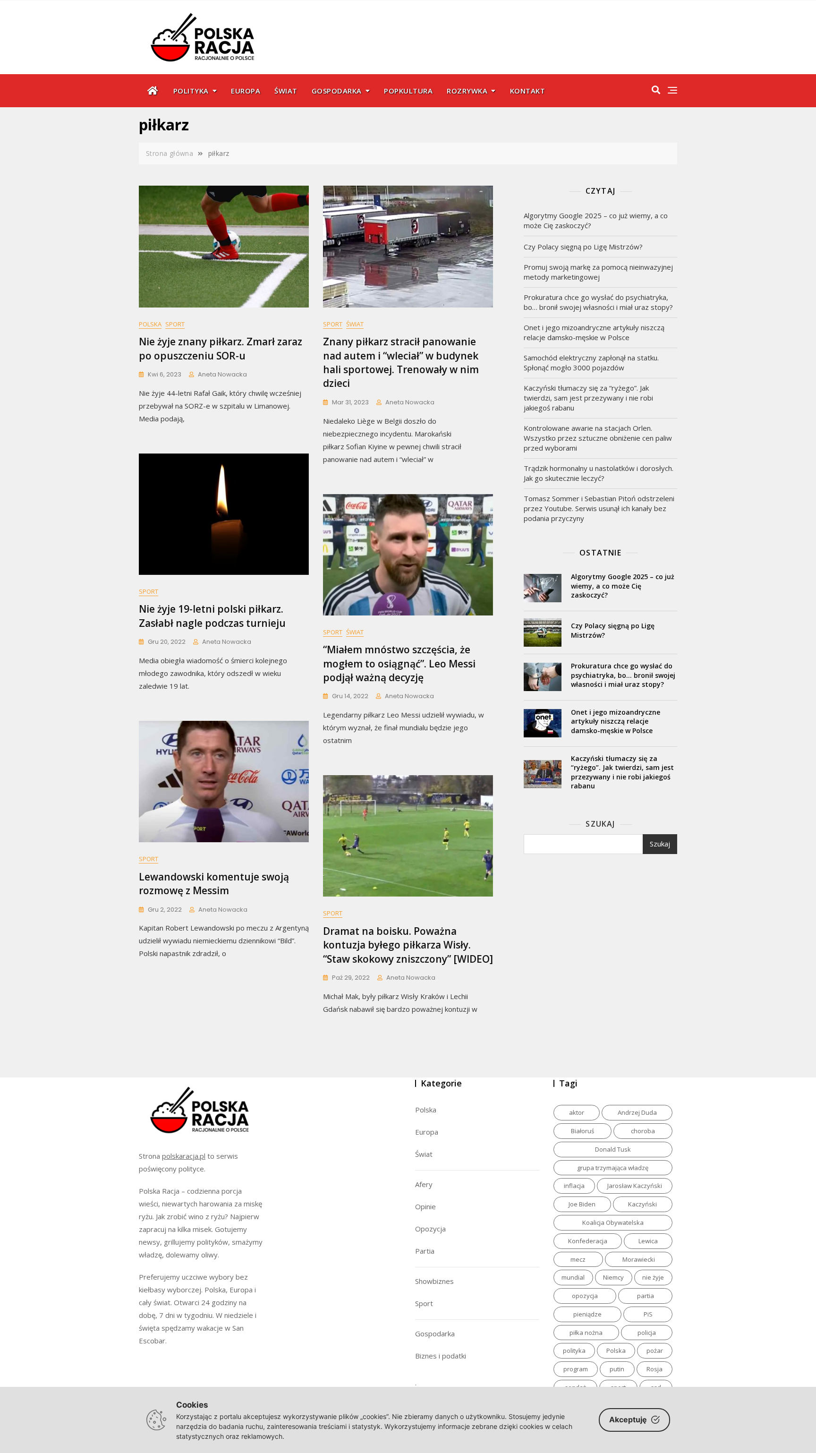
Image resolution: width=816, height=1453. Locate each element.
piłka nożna (586, 1332)
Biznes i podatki (440, 1355)
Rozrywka (467, 90)
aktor (576, 1112)
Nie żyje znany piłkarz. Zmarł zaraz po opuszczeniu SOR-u (220, 348)
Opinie (425, 1206)
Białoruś (582, 1131)
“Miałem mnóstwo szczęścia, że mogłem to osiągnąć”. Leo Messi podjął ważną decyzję (399, 663)
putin (617, 1369)
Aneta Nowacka (222, 374)
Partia (424, 1251)
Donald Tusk (613, 1149)
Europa (245, 90)
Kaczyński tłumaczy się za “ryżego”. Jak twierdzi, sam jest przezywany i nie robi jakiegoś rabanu (588, 397)
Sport (175, 324)
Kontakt (527, 90)
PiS (648, 1314)
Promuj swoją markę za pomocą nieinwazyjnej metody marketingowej (598, 272)
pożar (654, 1350)
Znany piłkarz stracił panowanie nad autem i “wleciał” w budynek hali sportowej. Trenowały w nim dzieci (401, 362)
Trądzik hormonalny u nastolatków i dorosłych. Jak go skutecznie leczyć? (598, 473)
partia (645, 1295)
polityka (574, 1350)
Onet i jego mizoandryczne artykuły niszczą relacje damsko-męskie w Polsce (594, 332)
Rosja (654, 1369)
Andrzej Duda (637, 1112)
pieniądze (587, 1314)
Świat (286, 90)
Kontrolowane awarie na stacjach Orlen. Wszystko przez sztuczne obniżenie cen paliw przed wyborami (598, 438)
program (575, 1369)
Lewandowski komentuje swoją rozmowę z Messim (214, 883)
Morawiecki (638, 1259)
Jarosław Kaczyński (634, 1185)
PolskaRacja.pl (197, 31)
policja (647, 1332)
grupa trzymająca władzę (612, 1167)
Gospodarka (337, 90)
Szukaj (600, 824)
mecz (578, 1259)
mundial (573, 1277)
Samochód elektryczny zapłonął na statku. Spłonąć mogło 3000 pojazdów (591, 362)
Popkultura (408, 90)
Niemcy (613, 1277)
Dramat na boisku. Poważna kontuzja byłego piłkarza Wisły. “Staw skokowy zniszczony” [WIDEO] (408, 945)
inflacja (574, 1185)
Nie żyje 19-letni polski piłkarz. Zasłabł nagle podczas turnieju (212, 615)
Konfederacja (587, 1241)
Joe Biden (582, 1204)
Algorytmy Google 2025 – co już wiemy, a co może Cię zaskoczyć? (596, 220)
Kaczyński (642, 1204)
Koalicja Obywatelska (613, 1222)
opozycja (585, 1295)
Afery (424, 1184)
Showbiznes (434, 1281)
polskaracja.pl (183, 1156)
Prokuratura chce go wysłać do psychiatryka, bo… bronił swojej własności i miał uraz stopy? (598, 302)
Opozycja (430, 1228)
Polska (150, 324)
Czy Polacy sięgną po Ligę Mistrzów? (583, 246)
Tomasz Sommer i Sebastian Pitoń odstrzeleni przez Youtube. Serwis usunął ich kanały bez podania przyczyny (599, 508)
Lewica (648, 1241)
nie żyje (653, 1277)
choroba (643, 1131)
